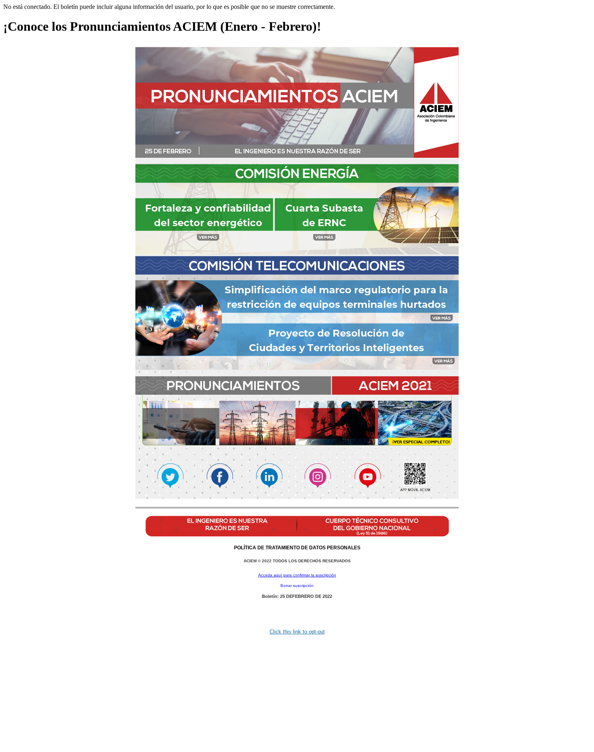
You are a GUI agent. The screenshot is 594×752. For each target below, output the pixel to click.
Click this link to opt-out (297, 632)
